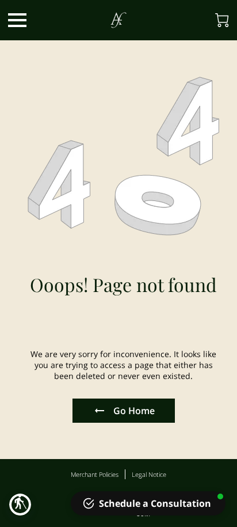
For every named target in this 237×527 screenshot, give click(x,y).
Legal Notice (149, 474)
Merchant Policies (94, 474)
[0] (222, 20)
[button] (20, 504)
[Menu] (17, 20)
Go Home (134, 410)
